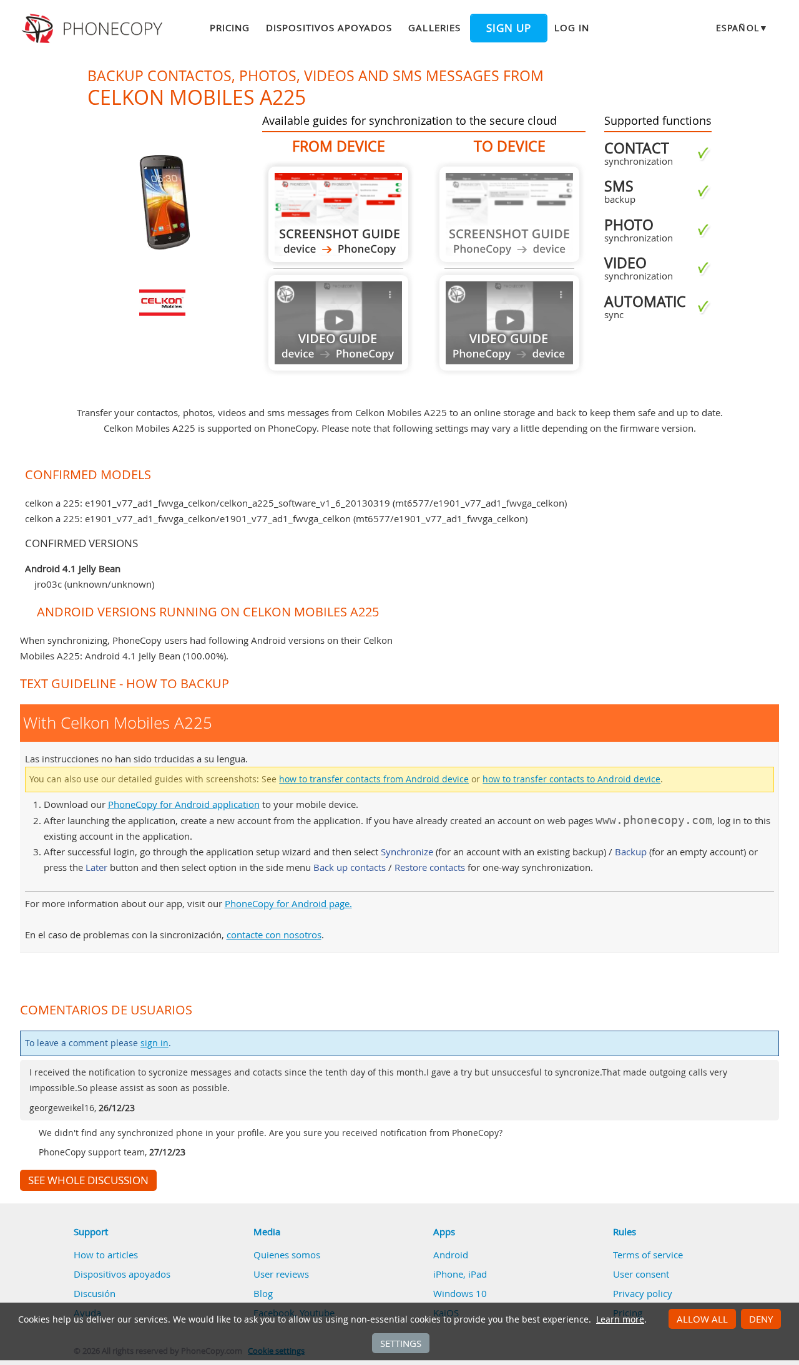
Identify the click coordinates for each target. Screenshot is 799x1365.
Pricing (230, 27)
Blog (263, 1293)
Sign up (508, 28)
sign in (154, 1043)
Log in (571, 27)
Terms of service (648, 1254)
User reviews (281, 1274)
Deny (761, 1319)
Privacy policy (642, 1293)
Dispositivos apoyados (329, 27)
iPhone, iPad (460, 1274)
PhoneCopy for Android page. (288, 903)
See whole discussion (88, 1180)
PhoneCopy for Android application (184, 804)
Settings (400, 1343)
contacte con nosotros (274, 934)
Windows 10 (460, 1293)
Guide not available (338, 323)
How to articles (106, 1254)
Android (450, 1254)
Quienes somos (286, 1254)
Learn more (620, 1319)
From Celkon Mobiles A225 (338, 214)
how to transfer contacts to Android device (571, 779)
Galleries (434, 27)
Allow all (702, 1319)
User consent (641, 1274)
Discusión (94, 1293)
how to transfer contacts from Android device (374, 779)
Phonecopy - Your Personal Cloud (94, 28)
